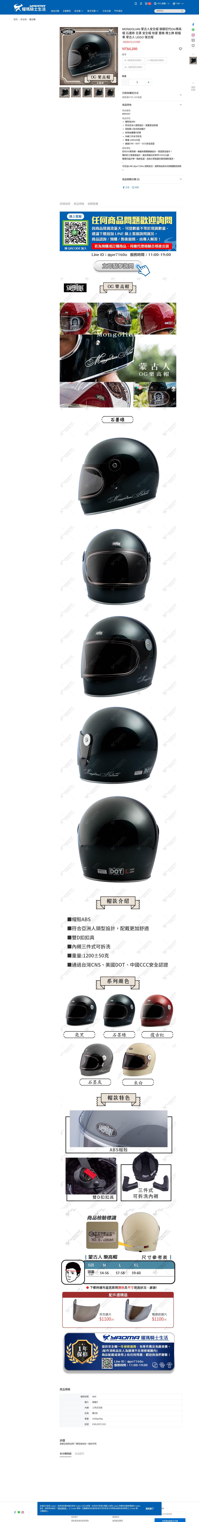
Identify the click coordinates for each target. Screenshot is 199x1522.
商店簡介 (74, 1517)
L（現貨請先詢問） (156, 60)
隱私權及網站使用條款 (80, 1521)
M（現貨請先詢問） (133, 60)
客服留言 (115, 1517)
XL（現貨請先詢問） (133, 67)
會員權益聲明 (117, 1521)
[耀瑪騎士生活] (30, 7)
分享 (127, 187)
